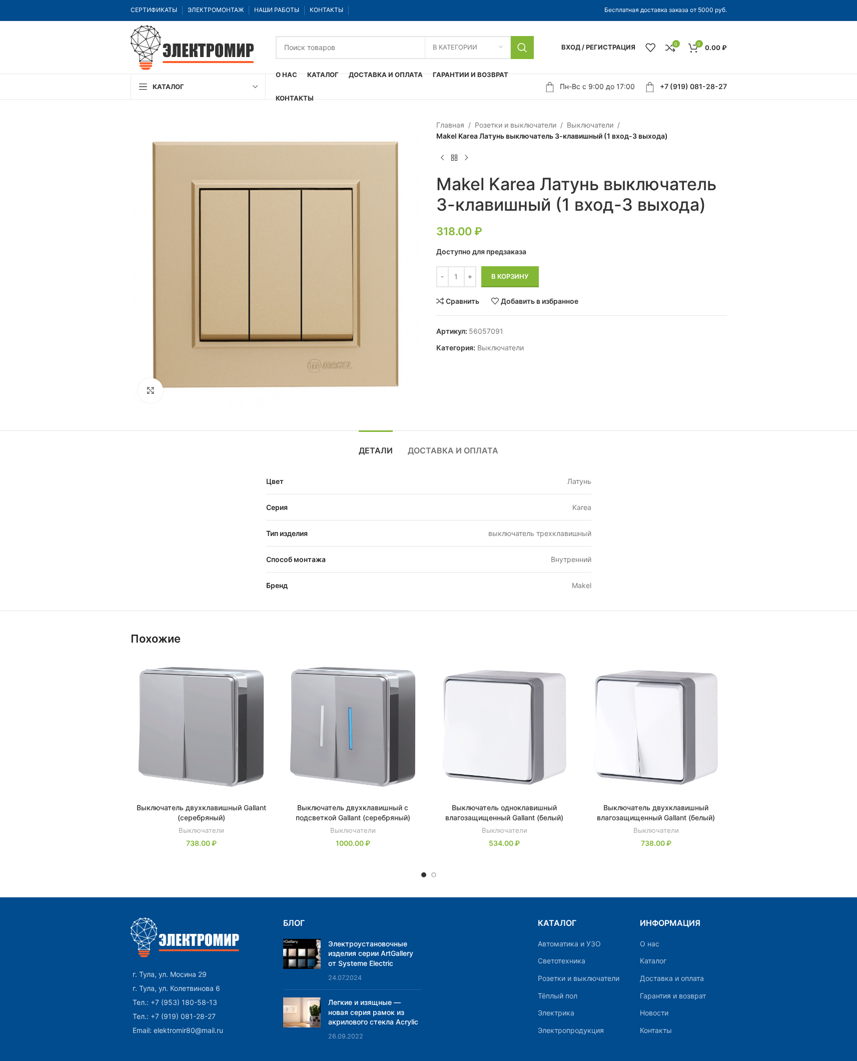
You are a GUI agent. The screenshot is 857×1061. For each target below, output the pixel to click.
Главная (450, 125)
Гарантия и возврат (673, 995)
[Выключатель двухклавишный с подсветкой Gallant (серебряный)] (353, 727)
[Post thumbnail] (302, 960)
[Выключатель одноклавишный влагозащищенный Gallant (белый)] (504, 727)
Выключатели (590, 125)
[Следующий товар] (466, 158)
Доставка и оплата (672, 978)
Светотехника (561, 960)
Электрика (556, 1012)
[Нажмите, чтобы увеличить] (150, 390)
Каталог (653, 960)
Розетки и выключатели (515, 125)
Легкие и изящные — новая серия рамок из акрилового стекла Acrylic (373, 1012)
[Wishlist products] (650, 48)
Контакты (656, 1030)
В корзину (510, 276)
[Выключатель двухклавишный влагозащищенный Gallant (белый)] (656, 727)
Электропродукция (571, 1030)
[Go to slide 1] (423, 874)
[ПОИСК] (522, 47)
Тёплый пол (557, 995)
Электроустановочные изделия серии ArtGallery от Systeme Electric (370, 953)
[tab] (376, 445)
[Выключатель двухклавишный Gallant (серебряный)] (201, 727)
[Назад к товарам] (454, 158)
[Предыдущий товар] (442, 158)
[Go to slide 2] (433, 874)
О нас (649, 943)
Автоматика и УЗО (569, 943)
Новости (654, 1012)
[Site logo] (193, 46)
